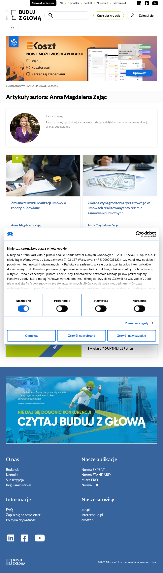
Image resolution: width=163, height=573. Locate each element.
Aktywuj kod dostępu (43, 2)
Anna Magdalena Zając (26, 225)
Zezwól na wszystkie (131, 335)
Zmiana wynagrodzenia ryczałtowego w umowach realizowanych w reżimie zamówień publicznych (119, 208)
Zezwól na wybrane (81, 335)
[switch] (62, 308)
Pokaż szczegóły (136, 323)
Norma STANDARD (96, 475)
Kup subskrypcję (108, 15)
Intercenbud (119, 2)
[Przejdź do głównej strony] (23, 15)
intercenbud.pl (92, 515)
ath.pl (86, 510)
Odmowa (31, 335)
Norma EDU (90, 485)
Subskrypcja (15, 480)
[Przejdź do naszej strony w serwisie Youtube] (154, 3)
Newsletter (73, 2)
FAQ (60, 2)
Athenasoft (102, 2)
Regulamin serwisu (19, 485)
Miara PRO (90, 480)
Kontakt (88, 2)
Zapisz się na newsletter (23, 515)
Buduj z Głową (15, 85)
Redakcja (12, 469)
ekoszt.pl (88, 520)
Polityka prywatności (21, 520)
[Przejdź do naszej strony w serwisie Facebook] (146, 3)
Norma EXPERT (93, 469)
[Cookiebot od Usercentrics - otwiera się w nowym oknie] (138, 234)
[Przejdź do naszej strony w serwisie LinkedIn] (139, 3)
